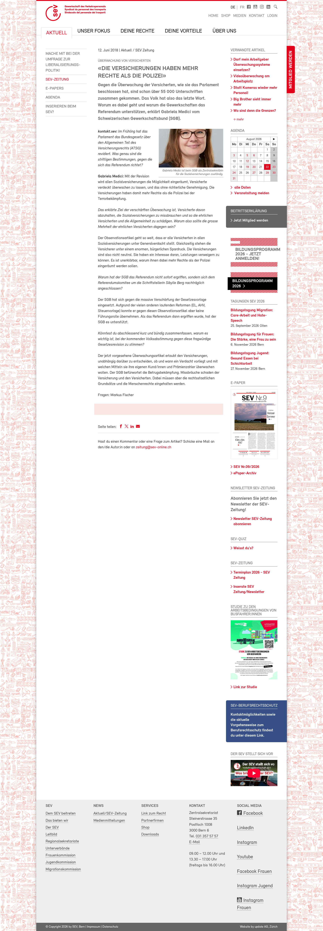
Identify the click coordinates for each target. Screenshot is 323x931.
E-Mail (194, 842)
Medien (239, 16)
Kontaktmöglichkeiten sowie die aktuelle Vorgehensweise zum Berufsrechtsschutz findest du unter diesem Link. (253, 725)
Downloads (150, 834)
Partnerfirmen (152, 821)
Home (213, 16)
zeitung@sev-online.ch (153, 447)
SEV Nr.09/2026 (246, 467)
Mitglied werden (290, 70)
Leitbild (51, 834)
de (233, 7)
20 (254, 167)
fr (242, 7)
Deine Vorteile (183, 31)
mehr (240, 119)
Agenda (53, 97)
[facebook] (121, 427)
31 (234, 178)
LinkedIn (245, 828)
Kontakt (256, 16)
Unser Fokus (93, 31)
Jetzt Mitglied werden (250, 220)
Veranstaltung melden (251, 193)
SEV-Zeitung (57, 80)
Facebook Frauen (254, 871)
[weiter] (274, 139)
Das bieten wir (57, 821)
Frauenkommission (61, 855)
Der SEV (52, 827)
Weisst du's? (243, 548)
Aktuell (56, 33)
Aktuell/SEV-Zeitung (110, 813)
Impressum (93, 926)
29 (267, 173)
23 (274, 167)
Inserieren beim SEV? (61, 109)
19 (247, 167)
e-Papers (55, 88)
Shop (225, 16)
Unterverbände (58, 848)
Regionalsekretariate (62, 841)
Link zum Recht (153, 813)
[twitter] (126, 427)
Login (272, 16)
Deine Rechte (137, 31)
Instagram (247, 842)
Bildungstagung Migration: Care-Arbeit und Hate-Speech (252, 315)
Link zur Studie (245, 687)
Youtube (245, 857)
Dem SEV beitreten (61, 813)
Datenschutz (110, 926)
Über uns (224, 31)
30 (274, 173)
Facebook (253, 813)
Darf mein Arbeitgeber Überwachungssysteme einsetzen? (251, 65)
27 (254, 173)
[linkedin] (132, 427)
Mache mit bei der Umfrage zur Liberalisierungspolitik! (63, 62)
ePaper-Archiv (244, 473)
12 (247, 161)
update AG (261, 926)
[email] (138, 427)
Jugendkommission (61, 862)
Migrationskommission (63, 869)
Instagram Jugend (255, 886)
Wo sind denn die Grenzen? (254, 111)
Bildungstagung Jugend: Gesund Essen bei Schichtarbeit (250, 358)
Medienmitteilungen (109, 821)
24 (234, 173)
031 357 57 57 (207, 836)
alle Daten (242, 188)
